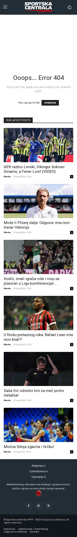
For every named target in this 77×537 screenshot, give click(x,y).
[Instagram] (38, 505)
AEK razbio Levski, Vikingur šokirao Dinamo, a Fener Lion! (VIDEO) (34, 169)
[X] (48, 505)
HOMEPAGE (50, 102)
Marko (7, 176)
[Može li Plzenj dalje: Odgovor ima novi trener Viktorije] (38, 201)
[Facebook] (28, 505)
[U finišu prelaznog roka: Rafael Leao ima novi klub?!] (38, 313)
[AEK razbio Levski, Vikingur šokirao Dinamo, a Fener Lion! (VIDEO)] (38, 145)
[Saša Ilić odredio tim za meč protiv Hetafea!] (38, 369)
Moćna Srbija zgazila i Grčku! (29, 446)
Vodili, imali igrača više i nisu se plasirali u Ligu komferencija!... (31, 281)
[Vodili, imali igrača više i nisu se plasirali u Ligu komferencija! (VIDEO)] (38, 257)
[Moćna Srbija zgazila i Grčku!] (38, 425)
